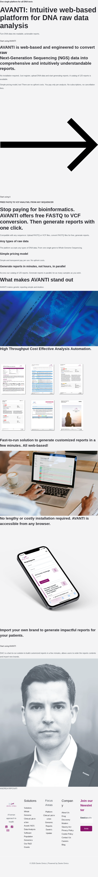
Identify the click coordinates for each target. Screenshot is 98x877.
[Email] (8, 830)
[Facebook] (12, 827)
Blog (63, 845)
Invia (86, 828)
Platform (48, 812)
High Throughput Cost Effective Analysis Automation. (45, 349)
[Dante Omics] (12, 5)
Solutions (28, 808)
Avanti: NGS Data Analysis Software (29, 829)
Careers (65, 841)
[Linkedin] (6, 827)
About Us (65, 812)
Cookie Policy (67, 834)
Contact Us (66, 837)
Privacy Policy (68, 830)
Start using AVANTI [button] (8, 41)
